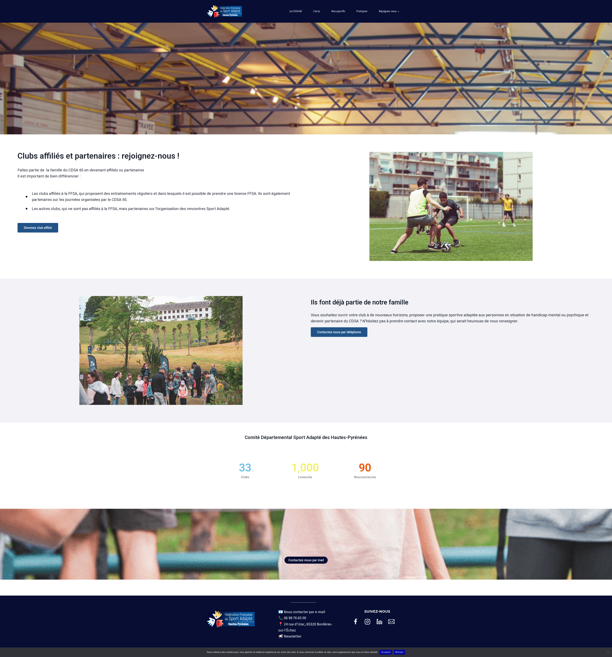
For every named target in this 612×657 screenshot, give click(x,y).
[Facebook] (356, 622)
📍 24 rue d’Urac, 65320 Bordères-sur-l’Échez (305, 627)
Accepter (386, 652)
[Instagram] (368, 622)
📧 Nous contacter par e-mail (301, 611)
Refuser (399, 652)
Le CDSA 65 (295, 11)
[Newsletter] (391, 622)
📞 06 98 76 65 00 (292, 617)
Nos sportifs (338, 11)
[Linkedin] (379, 622)
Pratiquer (362, 11)
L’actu (316, 11)
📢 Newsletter (289, 636)
